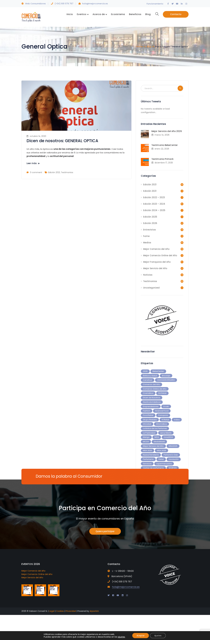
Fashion (146, 410)
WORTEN (173, 468)
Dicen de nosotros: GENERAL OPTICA (62, 141)
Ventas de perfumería (153, 468)
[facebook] (113, 595)
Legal (51, 611)
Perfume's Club (171, 454)
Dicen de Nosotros (151, 397)
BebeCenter (158, 371)
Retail (161, 459)
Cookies (60, 611)
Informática (161, 424)
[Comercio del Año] (31, 16)
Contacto (175, 14)
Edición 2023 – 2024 (154, 203)
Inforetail (147, 424)
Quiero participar (105, 531)
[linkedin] (122, 595)
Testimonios (67, 172)
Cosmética (148, 393)
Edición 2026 (150, 223)
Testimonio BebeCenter (164, 145)
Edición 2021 (54, 172)
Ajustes (157, 635)
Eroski (166, 406)
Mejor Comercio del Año (156, 248)
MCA (157, 437)
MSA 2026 (161, 450)
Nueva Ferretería (151, 454)
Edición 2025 (150, 216)
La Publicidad (149, 432)
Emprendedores (150, 406)
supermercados (164, 463)
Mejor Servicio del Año (155, 268)
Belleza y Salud (150, 375)
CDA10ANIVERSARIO (166, 380)
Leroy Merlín (165, 432)
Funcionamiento (155, 3)
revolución (174, 459)
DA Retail (162, 393)
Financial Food (161, 410)
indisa (177, 419)
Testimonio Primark (162, 159)
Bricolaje (166, 375)
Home (139, 46)
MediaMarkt (159, 441)
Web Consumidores (35, 3)
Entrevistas (149, 229)
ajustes (121, 637)
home (146, 236)
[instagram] (127, 595)
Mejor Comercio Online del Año (160, 255)
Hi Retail (165, 419)
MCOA (146, 441)
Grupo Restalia (150, 419)
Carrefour (147, 380)
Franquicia (163, 415)
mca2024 (168, 437)
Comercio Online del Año (154, 388)
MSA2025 (173, 446)
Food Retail (148, 415)
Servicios (147, 463)
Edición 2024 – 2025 (154, 210)
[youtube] (118, 595)
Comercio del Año (151, 384)
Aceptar (141, 635)
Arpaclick (94, 611)
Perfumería (148, 459)
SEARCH (180, 88)
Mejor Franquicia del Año (157, 261)
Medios (147, 242)
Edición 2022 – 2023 (154, 197)
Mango (146, 437)
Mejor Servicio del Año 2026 (166, 131)
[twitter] (109, 595)
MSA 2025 (147, 450)
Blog (149, 46)
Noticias (147, 274)
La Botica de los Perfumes (155, 428)
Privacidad (71, 611)
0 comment (36, 172)
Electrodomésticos (152, 402)
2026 (145, 371)
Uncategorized (151, 287)
